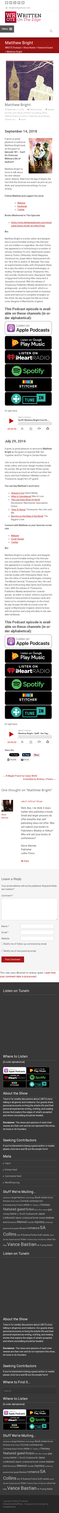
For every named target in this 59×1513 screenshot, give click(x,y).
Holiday (6, 1214)
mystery (39, 1222)
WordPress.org (12, 1182)
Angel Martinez (18, 1197)
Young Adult (46, 1245)
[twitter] (10, 3)
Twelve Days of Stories (36, 1239)
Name (5, 926)
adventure (7, 1198)
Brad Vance (15, 1201)
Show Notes (29, 47)
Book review (41, 1197)
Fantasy (45, 1204)
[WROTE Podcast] (24, 17)
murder (31, 1222)
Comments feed (13, 1176)
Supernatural (14, 1239)
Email (4, 932)
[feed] (14, 3)
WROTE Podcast (13, 47)
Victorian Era (10, 119)
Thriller (23, 1239)
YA (38, 1245)
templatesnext (9, 1507)
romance (33, 1228)
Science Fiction (30, 1235)
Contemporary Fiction (13, 1205)
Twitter (21, 209)
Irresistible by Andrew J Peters (39, 779)
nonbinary (49, 1222)
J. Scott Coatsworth (27, 1214)
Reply (26, 861)
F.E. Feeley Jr (35, 1205)
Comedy (24, 1201)
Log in (8, 1163)
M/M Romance (9, 1222)
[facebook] (6, 3)
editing (38, 113)
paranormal (8, 1228)
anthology (30, 1198)
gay (50, 1209)
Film (36, 1210)
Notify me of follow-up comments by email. (25, 944)
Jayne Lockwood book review (30, 1217)
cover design (17, 113)
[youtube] (23, 3)
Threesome (32, 116)
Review (23, 1228)
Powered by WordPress (13, 1504)
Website (21, 203)
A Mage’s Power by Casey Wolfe (20, 776)
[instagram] (18, 3)
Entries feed (11, 1169)
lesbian (50, 1217)
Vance (23, 119)
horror (13, 1213)
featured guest (14, 1209)
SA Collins (23, 116)
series (46, 1234)
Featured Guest (45, 47)
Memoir (22, 1222)
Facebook (22, 206)
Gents (44, 113)
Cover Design (17, 539)
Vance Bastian (43, 116)
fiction (30, 1209)
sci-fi (19, 1234)
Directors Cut (29, 113)
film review (43, 1210)
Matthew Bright (11, 116)
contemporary (36, 1201)
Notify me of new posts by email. (20, 951)
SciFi (40, 1235)
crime (26, 1204)
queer (16, 1228)
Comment (7, 895)
